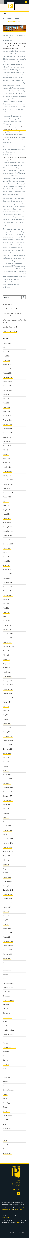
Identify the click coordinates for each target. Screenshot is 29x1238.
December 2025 (8, 377)
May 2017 (6, 817)
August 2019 (7, 702)
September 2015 (8, 903)
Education (6, 1004)
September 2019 (8, 698)
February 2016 (7, 881)
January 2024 (7, 476)
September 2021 (8, 595)
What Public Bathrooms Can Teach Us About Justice (14, 321)
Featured (5, 1022)
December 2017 (8, 787)
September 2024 (8, 441)
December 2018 (8, 736)
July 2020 (6, 655)
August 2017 (7, 805)
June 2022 (6, 557)
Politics (5, 1069)
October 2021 (7, 591)
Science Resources (8, 1090)
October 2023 (7, 488)
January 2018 (7, 783)
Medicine (6, 1051)
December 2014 (8, 941)
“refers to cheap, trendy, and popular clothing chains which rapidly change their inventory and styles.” (14, 45)
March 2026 (7, 364)
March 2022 (7, 570)
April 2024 (6, 463)
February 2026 (7, 369)
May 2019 (6, 715)
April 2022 (6, 565)
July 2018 (6, 758)
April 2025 (6, 411)
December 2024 (8, 429)
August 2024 (7, 446)
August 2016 (7, 856)
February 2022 (7, 574)
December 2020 (8, 634)
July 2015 (6, 911)
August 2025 (7, 394)
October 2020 (7, 642)
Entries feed (6, 1145)
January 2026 (7, 373)
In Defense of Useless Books (11, 309)
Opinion (5, 1060)
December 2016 (8, 839)
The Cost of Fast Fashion (11, 22)
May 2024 (6, 458)
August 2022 (7, 548)
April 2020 (6, 668)
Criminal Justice (7, 996)
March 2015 (7, 928)
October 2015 (7, 899)
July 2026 (6, 347)
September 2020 (8, 646)
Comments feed (8, 1149)
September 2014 (8, 954)
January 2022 (7, 578)
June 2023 (6, 505)
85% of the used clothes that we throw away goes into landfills (14, 158)
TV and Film (6, 1111)
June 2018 (6, 762)
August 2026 (7, 343)
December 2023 (8, 480)
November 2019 (8, 689)
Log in (5, 1140)
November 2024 (8, 433)
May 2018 (6, 766)
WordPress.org (7, 1153)
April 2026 (6, 360)
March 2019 (7, 723)
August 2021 (7, 599)
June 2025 (6, 403)
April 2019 (6, 719)
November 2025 (8, 382)
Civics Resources (8, 987)
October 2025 (7, 386)
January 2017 (7, 834)
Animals (5, 975)
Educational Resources (10, 1009)
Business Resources (8, 983)
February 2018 (7, 779)
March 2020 (7, 672)
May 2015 (6, 920)
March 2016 (7, 877)
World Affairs (7, 1128)
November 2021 (8, 587)
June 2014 (6, 963)
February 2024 (7, 471)
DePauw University (18, 1209)
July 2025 (6, 399)
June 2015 (6, 916)
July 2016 (6, 860)
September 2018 (8, 749)
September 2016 (8, 852)
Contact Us (18, 1222)
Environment (6, 1013)
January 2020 (7, 681)
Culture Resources (8, 1000)
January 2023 (7, 527)
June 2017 (6, 813)
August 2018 (7, 753)
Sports (5, 1098)
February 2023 (7, 523)
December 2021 (8, 582)
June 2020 (6, 659)
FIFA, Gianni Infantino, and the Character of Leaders (12, 314)
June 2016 (6, 864)
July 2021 (6, 604)
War (4, 1124)
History (5, 1039)
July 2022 (6, 552)
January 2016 (7, 886)
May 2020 (6, 664)
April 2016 (6, 873)
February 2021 (7, 625)
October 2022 (7, 540)
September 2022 (8, 544)
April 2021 (6, 617)
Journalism (6, 1043)
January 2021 (7, 629)
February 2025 (7, 420)
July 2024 (6, 450)
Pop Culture (6, 1073)
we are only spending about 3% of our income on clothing (13, 128)
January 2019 (7, 732)
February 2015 (7, 933)
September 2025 (8, 390)
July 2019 (6, 706)
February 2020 (7, 676)
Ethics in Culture (7, 1017)
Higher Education (8, 1034)
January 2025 (7, 424)
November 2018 (8, 740)
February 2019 (7, 728)
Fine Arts (5, 1026)
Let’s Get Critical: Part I (10, 331)
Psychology (6, 1077)
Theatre (5, 1107)
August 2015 (7, 907)
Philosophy (6, 1064)
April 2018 (6, 770)
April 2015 (6, 924)
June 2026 (6, 352)
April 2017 (6, 822)
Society (5, 1094)
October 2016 (7, 847)
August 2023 (7, 497)
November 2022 (8, 535)
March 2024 (7, 467)
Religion (5, 1081)
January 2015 (7, 937)
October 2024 (7, 437)
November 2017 (8, 792)
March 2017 (7, 826)
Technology (6, 1103)
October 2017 (7, 796)
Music (5, 1056)
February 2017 (7, 830)
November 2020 (8, 638)
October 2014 (7, 950)
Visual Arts (6, 1120)
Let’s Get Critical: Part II (10, 327)
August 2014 (7, 958)
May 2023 (6, 510)
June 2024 (6, 454)
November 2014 (8, 946)
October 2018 (7, 745)
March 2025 (7, 416)
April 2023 (6, 514)
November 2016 (8, 843)
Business (5, 979)
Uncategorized (7, 1116)
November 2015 (8, 894)
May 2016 (6, 869)
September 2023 (8, 493)
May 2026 (6, 356)
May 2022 (6, 561)
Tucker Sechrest (5, 1217)
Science (5, 1086)
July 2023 (6, 501)
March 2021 (7, 621)
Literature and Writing (9, 1047)
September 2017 (8, 800)
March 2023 (7, 518)
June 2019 (6, 711)
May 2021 (6, 612)
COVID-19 (6, 992)
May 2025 (6, 407)
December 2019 (8, 685)
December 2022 (8, 531)
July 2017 (6, 809)
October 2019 (7, 693)
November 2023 (8, 484)
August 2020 (7, 651)
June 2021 (6, 608)
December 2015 (8, 890)
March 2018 (7, 775)
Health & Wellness (8, 1030)
